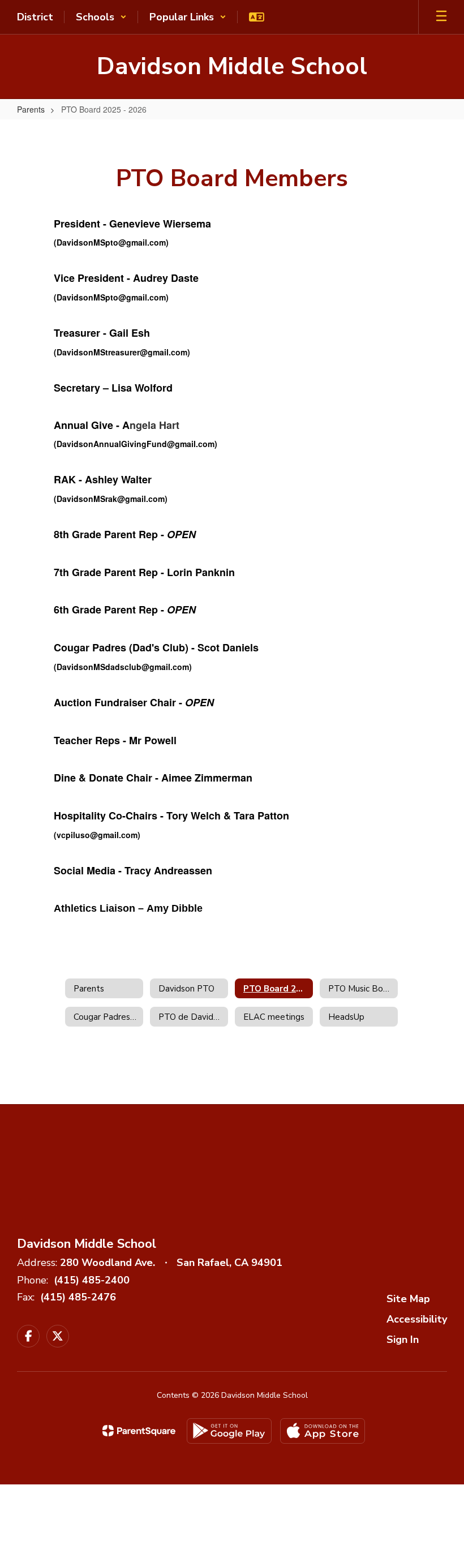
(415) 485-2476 (78, 1297)
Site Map (408, 1299)
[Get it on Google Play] (229, 1431)
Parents (31, 109)
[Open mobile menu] (441, 17)
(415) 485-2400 (92, 1280)
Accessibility (416, 1319)
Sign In (402, 1339)
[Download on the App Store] (322, 1431)
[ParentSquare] (139, 1430)
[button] (101, 17)
